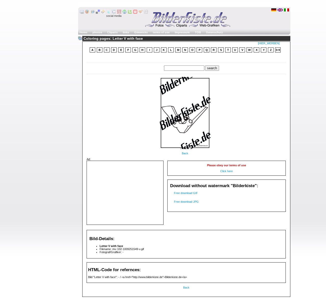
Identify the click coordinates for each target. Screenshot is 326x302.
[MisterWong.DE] (119, 12)
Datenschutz (214, 32)
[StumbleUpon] (125, 12)
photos (97, 32)
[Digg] (146, 12)
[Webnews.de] (135, 12)
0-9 (278, 49)
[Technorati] (130, 12)
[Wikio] (103, 12)
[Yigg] (141, 12)
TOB (198, 32)
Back (185, 153)
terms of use (161, 32)
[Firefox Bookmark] (87, 12)
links (126, 32)
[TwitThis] (108, 12)
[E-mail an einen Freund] (82, 12)
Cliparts (112, 32)
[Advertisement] (125, 193)
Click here (226, 171)
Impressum (182, 32)
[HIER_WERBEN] (269, 43)
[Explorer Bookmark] (92, 12)
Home (83, 32)
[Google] (114, 12)
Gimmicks (141, 32)
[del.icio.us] (98, 12)
